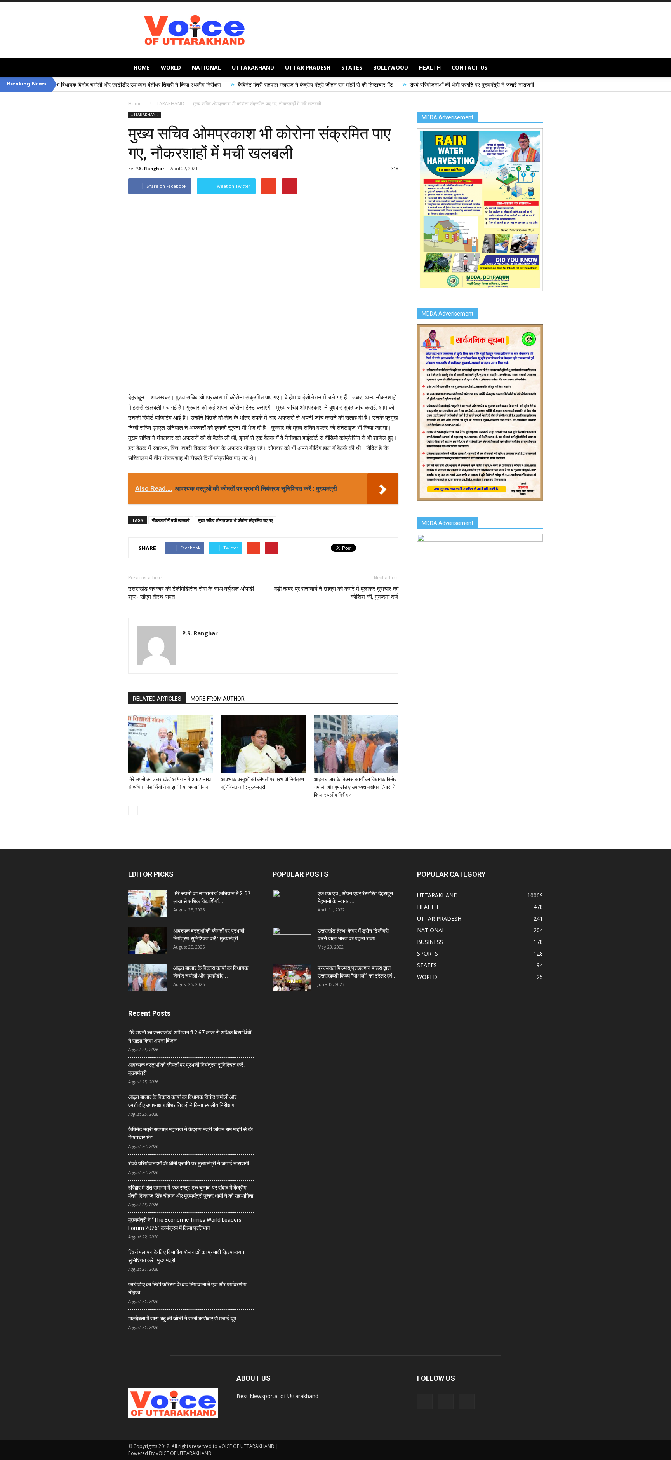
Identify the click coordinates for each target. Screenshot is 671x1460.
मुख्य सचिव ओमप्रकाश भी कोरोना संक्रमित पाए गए (235, 520)
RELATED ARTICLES (157, 699)
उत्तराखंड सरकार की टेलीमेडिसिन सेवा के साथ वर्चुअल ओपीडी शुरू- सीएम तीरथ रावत (191, 592)
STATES (351, 67)
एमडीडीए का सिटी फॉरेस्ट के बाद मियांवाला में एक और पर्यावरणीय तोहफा (187, 1288)
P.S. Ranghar (149, 168)
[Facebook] (425, 1401)
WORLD (171, 67)
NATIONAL (206, 67)
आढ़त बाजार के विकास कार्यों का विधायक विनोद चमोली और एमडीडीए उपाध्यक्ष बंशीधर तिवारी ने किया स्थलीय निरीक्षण (355, 787)
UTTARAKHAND (253, 67)
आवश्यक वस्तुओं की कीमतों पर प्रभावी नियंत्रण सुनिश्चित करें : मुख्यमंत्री (186, 1069)
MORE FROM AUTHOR (218, 699)
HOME (142, 67)
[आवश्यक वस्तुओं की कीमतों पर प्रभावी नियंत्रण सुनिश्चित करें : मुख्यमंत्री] (263, 744)
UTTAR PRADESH (307, 67)
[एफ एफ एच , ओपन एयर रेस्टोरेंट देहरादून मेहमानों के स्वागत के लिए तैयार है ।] (292, 903)
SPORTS (427, 953)
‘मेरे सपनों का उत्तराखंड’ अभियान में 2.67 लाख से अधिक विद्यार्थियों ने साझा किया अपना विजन (189, 1036)
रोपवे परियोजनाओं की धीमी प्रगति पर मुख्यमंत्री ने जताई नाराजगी (401, 85)
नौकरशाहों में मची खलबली (170, 520)
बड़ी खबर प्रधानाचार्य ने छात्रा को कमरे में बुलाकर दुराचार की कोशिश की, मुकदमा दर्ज (336, 592)
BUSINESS (430, 941)
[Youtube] (467, 1401)
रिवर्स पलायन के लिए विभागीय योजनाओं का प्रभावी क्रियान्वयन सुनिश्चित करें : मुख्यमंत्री (186, 1256)
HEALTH (430, 67)
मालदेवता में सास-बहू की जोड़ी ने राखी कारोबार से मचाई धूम (182, 1318)
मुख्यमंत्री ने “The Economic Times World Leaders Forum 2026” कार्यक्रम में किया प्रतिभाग (185, 1224)
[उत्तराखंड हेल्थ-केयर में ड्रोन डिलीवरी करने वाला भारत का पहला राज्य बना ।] (292, 940)
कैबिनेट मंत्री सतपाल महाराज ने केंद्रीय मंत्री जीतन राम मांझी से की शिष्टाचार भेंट (244, 85)
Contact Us (469, 67)
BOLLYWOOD (390, 67)
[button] (533, 67)
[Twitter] (446, 1401)
